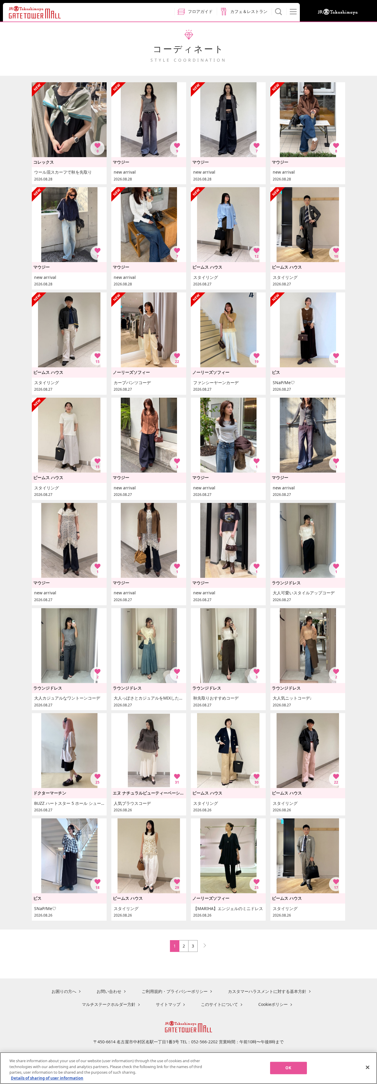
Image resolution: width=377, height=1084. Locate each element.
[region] (188, 1068)
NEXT (202, 944)
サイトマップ (168, 1004)
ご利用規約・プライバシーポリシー (175, 991)
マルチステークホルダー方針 (108, 1004)
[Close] (367, 1067)
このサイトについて (219, 1004)
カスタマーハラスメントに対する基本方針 (267, 991)
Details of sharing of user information (47, 1077)
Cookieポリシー (273, 1004)
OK (288, 1067)
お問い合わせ (109, 991)
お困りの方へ (64, 991)
